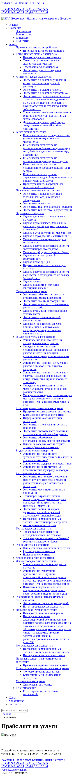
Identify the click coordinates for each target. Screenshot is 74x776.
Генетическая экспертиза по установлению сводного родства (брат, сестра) (47, 167)
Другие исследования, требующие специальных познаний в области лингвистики (44, 125)
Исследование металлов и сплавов (44, 655)
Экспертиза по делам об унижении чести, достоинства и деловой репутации (44, 83)
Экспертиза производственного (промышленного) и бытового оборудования (42, 197)
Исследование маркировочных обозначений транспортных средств (45, 520)
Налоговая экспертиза (36, 554)
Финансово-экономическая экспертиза (46, 548)
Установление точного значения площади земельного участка (42, 341)
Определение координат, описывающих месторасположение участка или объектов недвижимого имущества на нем (47, 400)
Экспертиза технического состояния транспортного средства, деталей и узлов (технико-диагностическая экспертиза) (45, 481)
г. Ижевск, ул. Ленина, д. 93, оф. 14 (22, 3)
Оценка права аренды (36, 261)
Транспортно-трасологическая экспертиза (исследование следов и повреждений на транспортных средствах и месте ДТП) (44, 500)
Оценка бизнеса (33, 281)
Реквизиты (22, 40)
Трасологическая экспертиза (40, 66)
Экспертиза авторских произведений (46, 603)
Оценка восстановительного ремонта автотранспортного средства (46, 247)
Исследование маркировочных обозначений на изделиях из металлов (46, 650)
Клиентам (22, 37)
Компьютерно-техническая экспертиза (39, 408)
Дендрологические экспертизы (35, 557)
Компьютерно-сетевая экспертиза (43, 414)
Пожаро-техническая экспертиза (43, 613)
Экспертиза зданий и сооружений (44, 300)
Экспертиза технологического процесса (47, 206)
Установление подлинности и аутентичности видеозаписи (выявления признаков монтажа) (47, 457)
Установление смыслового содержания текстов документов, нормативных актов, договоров (47, 115)
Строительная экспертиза (31, 291)
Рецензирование (26, 687)
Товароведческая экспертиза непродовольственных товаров (42, 533)
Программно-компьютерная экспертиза (47, 411)
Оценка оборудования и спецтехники (46, 235)
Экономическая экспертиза (32, 544)
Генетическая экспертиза (31, 131)
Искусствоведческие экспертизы (36, 561)
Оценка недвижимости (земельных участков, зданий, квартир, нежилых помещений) (45, 226)
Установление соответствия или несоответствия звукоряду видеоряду (45, 468)
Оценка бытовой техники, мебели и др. (47, 232)
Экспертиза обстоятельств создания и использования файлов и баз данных (46, 432)
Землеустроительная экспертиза (35, 336)
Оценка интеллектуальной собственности (39, 257)
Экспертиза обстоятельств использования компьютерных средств (47, 439)
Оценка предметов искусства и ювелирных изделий (42, 286)
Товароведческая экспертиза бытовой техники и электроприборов (46, 540)
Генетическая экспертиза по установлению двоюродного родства (45, 159)
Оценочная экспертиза (30, 213)
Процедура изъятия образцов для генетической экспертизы (43, 185)
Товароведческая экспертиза (33, 528)
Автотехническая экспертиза (33, 473)
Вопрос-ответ (24, 34)
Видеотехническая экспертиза (34, 450)
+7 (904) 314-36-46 (36, 12)
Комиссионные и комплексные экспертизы (42, 668)
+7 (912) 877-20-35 (36, 9)
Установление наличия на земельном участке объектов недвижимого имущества (45, 366)
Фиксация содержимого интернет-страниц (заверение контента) (44, 445)
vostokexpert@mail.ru (14, 769)
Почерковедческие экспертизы (42, 57)
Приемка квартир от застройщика (36, 47)
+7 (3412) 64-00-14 (12, 12)
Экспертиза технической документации (47, 209)
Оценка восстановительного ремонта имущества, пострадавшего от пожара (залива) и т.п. (46, 275)
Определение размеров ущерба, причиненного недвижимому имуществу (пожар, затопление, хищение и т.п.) (42, 328)
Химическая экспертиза (30, 681)
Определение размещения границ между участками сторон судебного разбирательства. (45, 389)
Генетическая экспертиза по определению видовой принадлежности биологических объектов (47, 177)
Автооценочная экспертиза (39, 525)
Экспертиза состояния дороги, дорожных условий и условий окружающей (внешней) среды (42, 512)
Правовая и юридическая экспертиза (45, 665)
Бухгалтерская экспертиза (39, 551)
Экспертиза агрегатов (36, 203)
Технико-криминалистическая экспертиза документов (41, 62)
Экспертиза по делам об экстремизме (46, 92)
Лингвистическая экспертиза (34, 76)
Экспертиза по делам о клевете (42, 89)
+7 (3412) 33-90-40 (12, 9)
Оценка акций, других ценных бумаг (46, 252)
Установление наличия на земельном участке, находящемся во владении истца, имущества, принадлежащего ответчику (45, 377)
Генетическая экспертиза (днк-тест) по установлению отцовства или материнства (46, 138)
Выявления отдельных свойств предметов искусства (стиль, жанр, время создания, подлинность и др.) (45, 590)
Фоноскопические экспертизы (41, 671)
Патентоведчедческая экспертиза (43, 606)
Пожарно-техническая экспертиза (36, 609)
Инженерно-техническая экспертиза (38, 190)
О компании (23, 31)
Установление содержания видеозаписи (47, 463)
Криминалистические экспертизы (36, 53)
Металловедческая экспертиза (34, 645)
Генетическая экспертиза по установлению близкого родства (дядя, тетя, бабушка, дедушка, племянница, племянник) (46, 149)
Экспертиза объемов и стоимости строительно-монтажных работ (43, 296)
